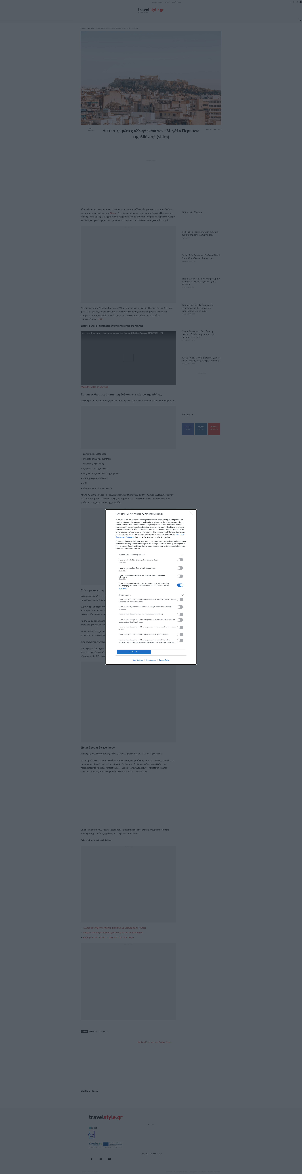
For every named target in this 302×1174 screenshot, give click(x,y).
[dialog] (151, 587)
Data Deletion (138, 660)
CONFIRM (134, 652)
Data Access (151, 660)
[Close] (192, 514)
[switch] (180, 559)
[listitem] (151, 554)
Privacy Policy (164, 660)
